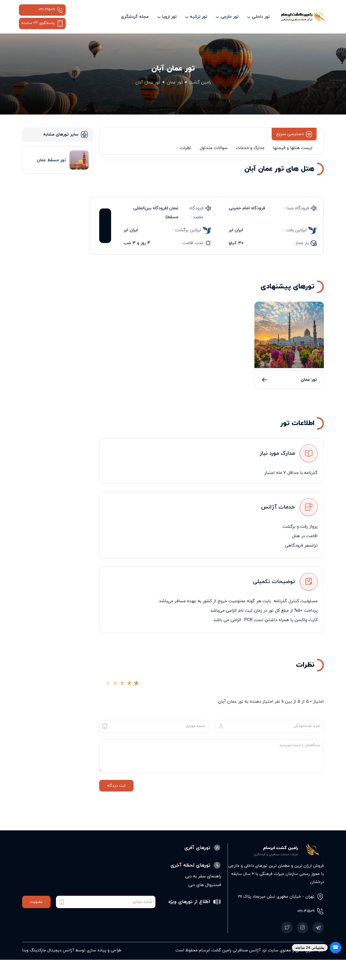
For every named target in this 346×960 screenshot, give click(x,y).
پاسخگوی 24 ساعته (38, 23)
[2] (115, 685)
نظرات (185, 148)
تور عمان (309, 380)
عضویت (36, 901)
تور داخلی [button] (261, 17)
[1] (108, 685)
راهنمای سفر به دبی (203, 876)
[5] (136, 685)
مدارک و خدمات (250, 148)
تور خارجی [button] (229, 17)
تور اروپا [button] (169, 17)
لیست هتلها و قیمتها (292, 148)
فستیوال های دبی (204, 885)
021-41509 (46, 9)
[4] (129, 685)
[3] (122, 685)
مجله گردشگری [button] (135, 17)
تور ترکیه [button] (198, 17)
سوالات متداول (213, 148)
